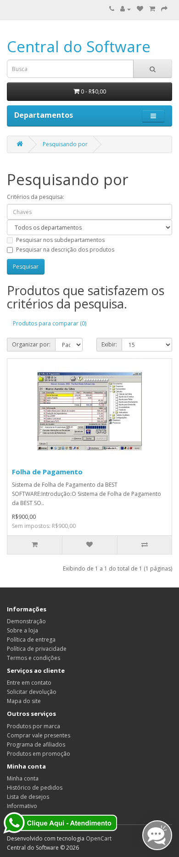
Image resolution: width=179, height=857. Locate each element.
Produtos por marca (33, 726)
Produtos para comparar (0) (49, 323)
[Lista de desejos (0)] (140, 9)
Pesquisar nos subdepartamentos (60, 240)
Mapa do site (24, 701)
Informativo (22, 806)
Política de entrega (31, 639)
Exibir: (109, 344)
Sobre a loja (22, 630)
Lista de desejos (28, 797)
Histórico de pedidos (34, 787)
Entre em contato (29, 683)
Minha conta (23, 778)
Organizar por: (31, 344)
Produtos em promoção (38, 754)
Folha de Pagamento (47, 471)
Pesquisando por (65, 144)
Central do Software (79, 46)
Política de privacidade (37, 649)
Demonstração (26, 621)
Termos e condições (33, 658)
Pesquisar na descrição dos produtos (65, 249)
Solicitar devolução (31, 692)
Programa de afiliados (36, 744)
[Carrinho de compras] (152, 9)
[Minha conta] (125, 9)
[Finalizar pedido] (164, 9)
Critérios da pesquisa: (35, 197)
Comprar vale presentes (38, 735)
